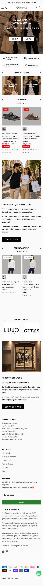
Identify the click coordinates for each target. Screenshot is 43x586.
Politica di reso (7, 464)
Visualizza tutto (21, 103)
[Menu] (2, 7)
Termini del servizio (9, 457)
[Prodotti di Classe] (21, 8)
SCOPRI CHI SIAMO (13, 407)
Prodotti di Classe (12, 578)
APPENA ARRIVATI (21, 248)
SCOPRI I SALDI (11, 239)
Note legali (6, 453)
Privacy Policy (7, 460)
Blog (3, 471)
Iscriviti (21, 502)
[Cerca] (7, 7)
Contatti (5, 467)
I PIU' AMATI (21, 100)
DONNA (15, 39)
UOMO (28, 39)
